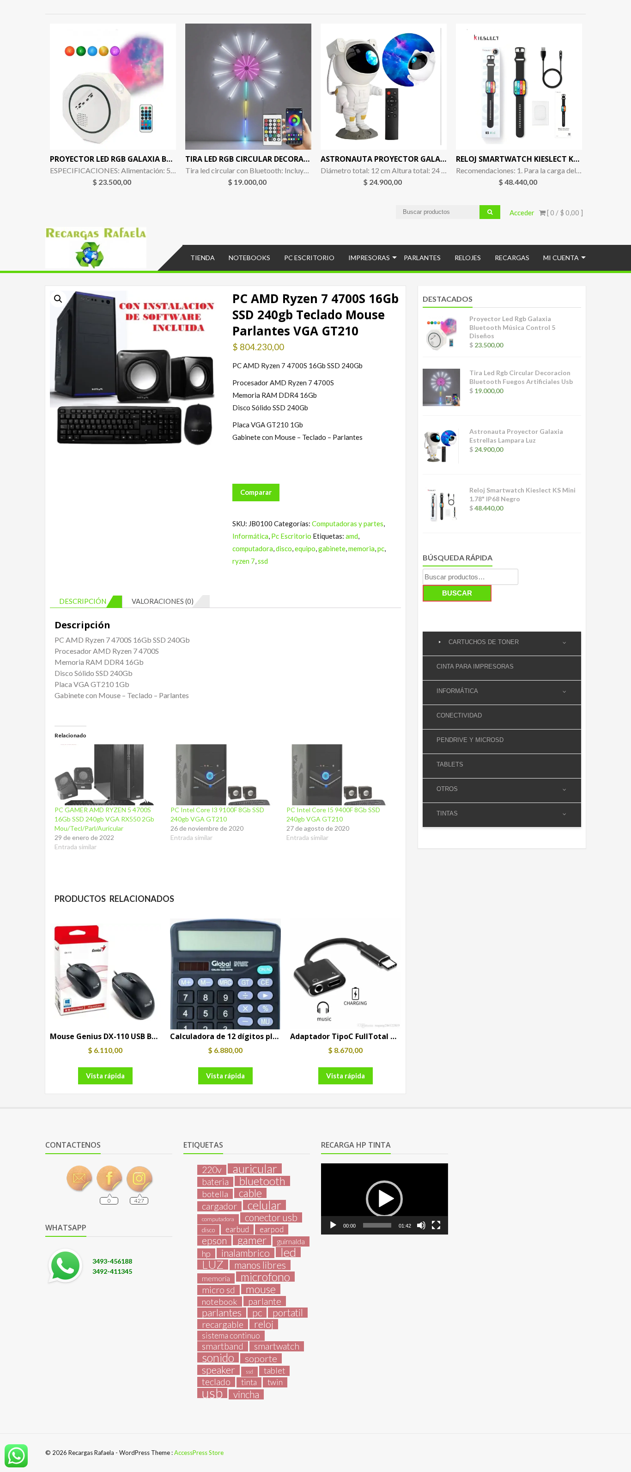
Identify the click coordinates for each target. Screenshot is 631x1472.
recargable (222, 1324)
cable (250, 1193)
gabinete (332, 548)
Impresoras (369, 258)
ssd (263, 561)
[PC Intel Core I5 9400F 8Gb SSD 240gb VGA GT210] (339, 774)
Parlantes (422, 258)
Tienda (202, 258)
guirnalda (291, 1241)
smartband (222, 1346)
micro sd (218, 1290)
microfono (265, 1276)
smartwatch (276, 1346)
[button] (58, 299)
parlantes (222, 1313)
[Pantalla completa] (436, 1225)
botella (215, 1194)
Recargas (512, 258)
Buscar (457, 593)
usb (212, 1393)
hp (206, 1253)
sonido (218, 1357)
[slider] (377, 1225)
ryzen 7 (243, 561)
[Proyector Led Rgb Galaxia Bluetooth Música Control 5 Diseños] (113, 87)
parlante (264, 1301)
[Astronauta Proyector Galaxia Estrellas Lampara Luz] (384, 87)
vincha (246, 1394)
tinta (249, 1382)
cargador (219, 1206)
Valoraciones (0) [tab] (163, 601)
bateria (215, 1182)
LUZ (213, 1264)
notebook (219, 1301)
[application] (384, 1199)
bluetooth (262, 1181)
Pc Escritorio (309, 258)
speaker (218, 1370)
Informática (250, 536)
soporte (261, 1358)
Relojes (468, 258)
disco (284, 548)
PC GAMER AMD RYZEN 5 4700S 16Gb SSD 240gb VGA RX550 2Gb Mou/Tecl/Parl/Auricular (104, 819)
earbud (237, 1229)
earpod (272, 1229)
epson (214, 1240)
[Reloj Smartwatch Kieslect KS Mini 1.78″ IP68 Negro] (519, 87)
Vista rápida (105, 1075)
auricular (254, 1168)
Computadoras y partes (347, 523)
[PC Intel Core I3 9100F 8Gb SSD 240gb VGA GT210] (223, 774)
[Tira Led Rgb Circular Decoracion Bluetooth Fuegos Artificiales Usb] (248, 87)
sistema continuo (231, 1335)
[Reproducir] (333, 1225)
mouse (261, 1289)
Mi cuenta (561, 258)
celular (264, 1205)
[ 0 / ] (564, 212)
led (288, 1252)
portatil (288, 1313)
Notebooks (249, 258)
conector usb (271, 1217)
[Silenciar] (421, 1225)
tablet (274, 1370)
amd (352, 536)
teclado (216, 1382)
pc (380, 548)
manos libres (260, 1265)
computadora (252, 548)
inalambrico (245, 1253)
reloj (263, 1324)
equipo (305, 548)
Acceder (522, 212)
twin (275, 1382)
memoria (361, 548)
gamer (252, 1240)
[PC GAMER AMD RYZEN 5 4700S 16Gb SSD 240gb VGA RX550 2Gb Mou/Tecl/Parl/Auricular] (108, 774)
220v (212, 1170)
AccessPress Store (199, 1452)
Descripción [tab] (82, 601)
